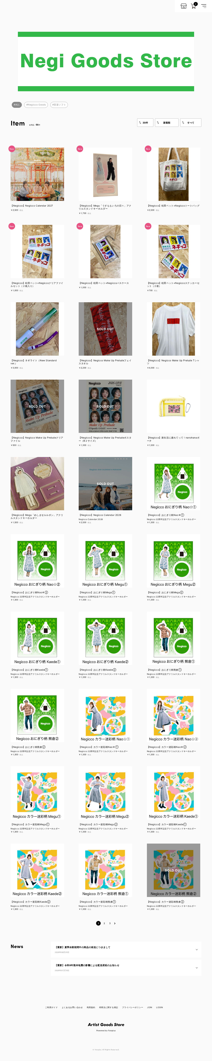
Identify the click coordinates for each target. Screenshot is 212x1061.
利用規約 (91, 1007)
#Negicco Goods (36, 104)
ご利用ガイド (51, 1007)
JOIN (149, 1007)
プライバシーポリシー (132, 1007)
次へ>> (115, 923)
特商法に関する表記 (108, 1007)
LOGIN (159, 1007)
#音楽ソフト (59, 104)
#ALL (17, 104)
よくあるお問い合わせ (72, 1007)
